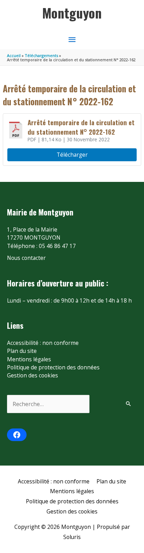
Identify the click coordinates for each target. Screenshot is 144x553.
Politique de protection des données (53, 367)
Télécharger (72, 154)
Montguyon (72, 12)
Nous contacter (26, 258)
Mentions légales (29, 359)
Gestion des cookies (32, 375)
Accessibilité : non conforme (43, 343)
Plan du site (22, 351)
